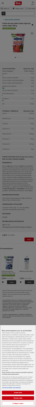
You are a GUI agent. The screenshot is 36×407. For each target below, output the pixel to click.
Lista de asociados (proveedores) (11, 387)
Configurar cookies (18, 403)
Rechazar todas (18, 398)
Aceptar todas (18, 392)
